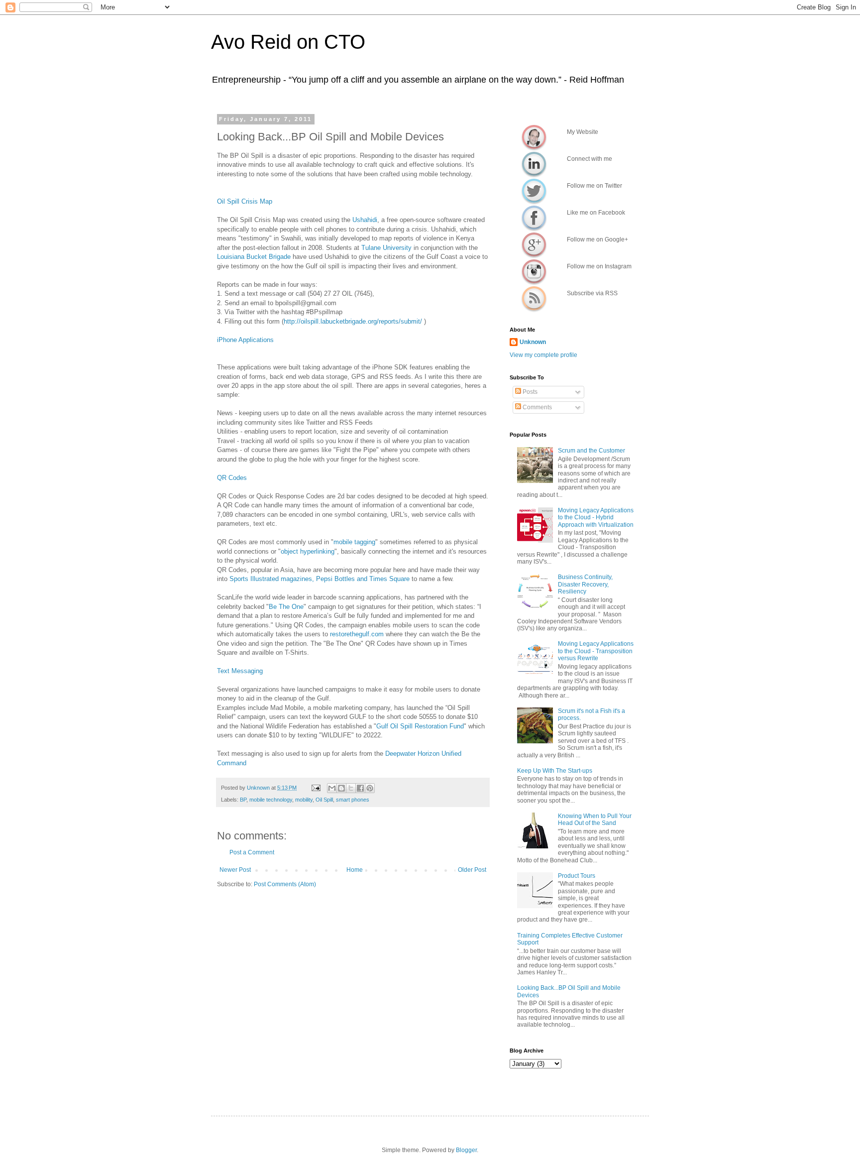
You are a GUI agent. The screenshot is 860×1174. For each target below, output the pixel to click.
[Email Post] (315, 788)
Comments (536, 407)
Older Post (472, 869)
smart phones (352, 800)
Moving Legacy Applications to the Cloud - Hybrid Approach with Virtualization (596, 517)
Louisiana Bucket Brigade (254, 256)
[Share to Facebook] (360, 788)
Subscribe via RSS (534, 298)
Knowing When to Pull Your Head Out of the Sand (595, 819)
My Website (534, 137)
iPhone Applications (245, 340)
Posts (529, 391)
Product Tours (576, 875)
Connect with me (534, 164)
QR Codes (232, 477)
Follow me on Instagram (534, 271)
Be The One (286, 606)
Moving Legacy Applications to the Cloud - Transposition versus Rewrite (596, 651)
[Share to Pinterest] (370, 788)
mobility (304, 800)
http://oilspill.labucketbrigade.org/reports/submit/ (354, 321)
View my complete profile (543, 355)
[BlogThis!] (341, 788)
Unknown (533, 342)
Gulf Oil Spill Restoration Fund (420, 726)
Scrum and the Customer (591, 450)
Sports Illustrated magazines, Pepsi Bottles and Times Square (320, 579)
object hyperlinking (307, 551)
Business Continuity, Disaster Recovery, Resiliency (585, 584)
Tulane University (386, 247)
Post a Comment (251, 852)
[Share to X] (351, 788)
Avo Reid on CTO (288, 42)
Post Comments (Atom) (285, 884)
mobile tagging (354, 542)
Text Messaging (240, 671)
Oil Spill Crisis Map (244, 201)
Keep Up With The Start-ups (554, 770)
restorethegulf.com (357, 634)
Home (354, 869)
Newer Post (235, 869)
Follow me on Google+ (534, 244)
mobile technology (270, 800)
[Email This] (332, 788)
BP (243, 800)
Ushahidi (364, 220)
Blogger (466, 1150)
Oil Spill (324, 800)
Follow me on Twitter (534, 191)
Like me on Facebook (534, 218)
